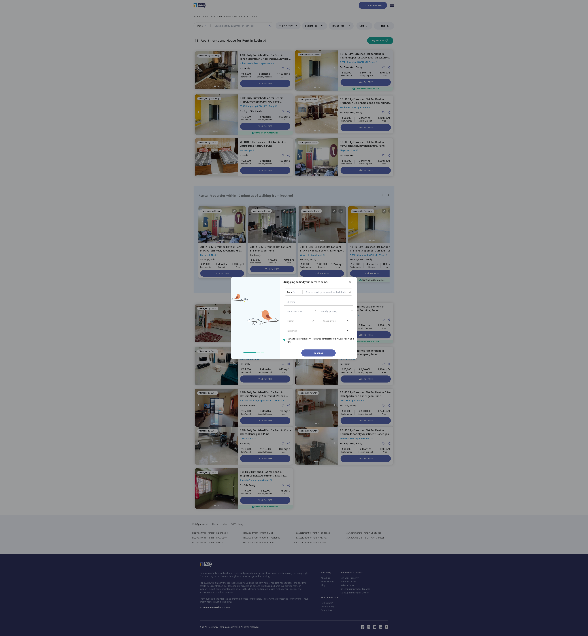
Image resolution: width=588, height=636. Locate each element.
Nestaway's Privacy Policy (337, 339)
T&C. (288, 342)
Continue (318, 352)
